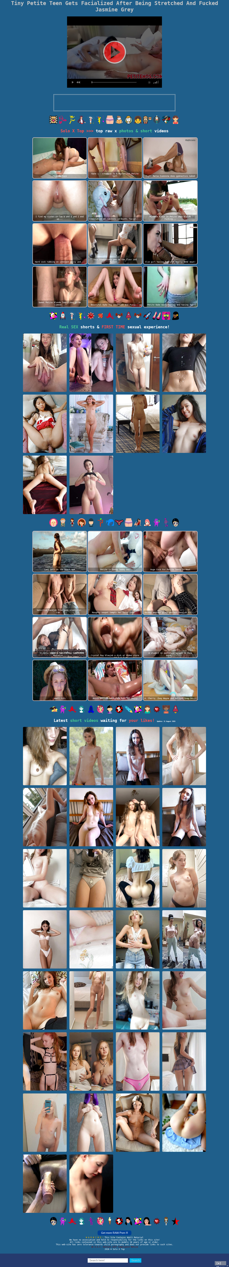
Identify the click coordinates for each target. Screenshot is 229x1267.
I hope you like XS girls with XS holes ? (184, 1148)
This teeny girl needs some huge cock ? (45, 782)
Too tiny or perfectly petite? (137, 1087)
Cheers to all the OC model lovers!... (45, 904)
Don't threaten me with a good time (184, 1026)
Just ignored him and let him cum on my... (91, 904)
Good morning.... (137, 1028)
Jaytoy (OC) (45, 451)
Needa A (91, 783)
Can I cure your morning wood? (91, 511)
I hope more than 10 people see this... (45, 965)
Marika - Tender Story (44, 512)
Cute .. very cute (91, 1211)
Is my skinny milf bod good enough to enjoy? (138, 450)
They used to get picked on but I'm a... (184, 843)
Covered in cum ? (184, 390)
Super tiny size (137, 390)
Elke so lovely (91, 451)
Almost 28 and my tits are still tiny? (138, 782)
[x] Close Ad (220, 1263)
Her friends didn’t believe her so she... (45, 1209)
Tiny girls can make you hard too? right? (44, 1148)
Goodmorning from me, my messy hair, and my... (184, 450)
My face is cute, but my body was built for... (184, 965)
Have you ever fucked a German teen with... (44, 388)
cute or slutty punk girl (91, 390)
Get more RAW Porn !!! (114, 1232)
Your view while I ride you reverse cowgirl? (138, 904)
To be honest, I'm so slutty (45, 1087)
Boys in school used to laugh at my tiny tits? (91, 843)
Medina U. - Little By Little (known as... (137, 1148)
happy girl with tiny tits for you (184, 904)
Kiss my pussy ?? (91, 1150)
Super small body (184, 783)
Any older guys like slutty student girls (184, 1087)
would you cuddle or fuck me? (45, 1026)
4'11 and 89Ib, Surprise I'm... (91, 965)
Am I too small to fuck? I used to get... (138, 965)
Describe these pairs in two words (138, 843)
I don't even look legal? (91, 1028)
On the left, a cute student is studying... (91, 1087)
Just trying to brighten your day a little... (44, 843)
